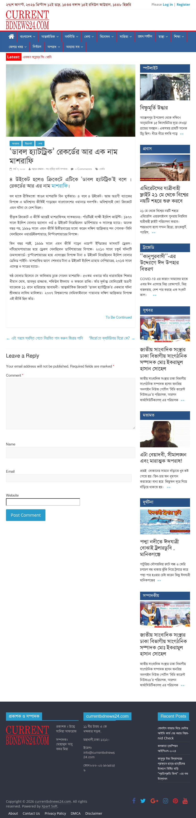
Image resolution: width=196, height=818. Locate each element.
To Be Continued (119, 317)
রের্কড (102, 169)
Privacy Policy (55, 813)
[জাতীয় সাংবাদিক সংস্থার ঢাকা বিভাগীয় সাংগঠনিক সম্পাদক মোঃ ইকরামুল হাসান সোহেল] (165, 318)
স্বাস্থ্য (161, 37)
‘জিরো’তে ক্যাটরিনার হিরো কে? (112, 338)
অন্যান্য (15, 143)
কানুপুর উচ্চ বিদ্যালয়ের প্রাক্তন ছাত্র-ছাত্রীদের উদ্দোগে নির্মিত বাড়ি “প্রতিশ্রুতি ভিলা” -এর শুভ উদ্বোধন (173, 768)
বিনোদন (105, 37)
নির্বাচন (37, 47)
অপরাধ (52, 47)
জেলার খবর (16, 47)
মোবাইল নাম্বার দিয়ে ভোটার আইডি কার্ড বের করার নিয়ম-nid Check (173, 733)
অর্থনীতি (70, 37)
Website (12, 495)
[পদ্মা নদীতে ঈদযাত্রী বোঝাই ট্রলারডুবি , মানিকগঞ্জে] (165, 510)
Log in (168, 4)
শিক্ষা (177, 37)
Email (10, 471)
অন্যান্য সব (72, 47)
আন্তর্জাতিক (48, 37)
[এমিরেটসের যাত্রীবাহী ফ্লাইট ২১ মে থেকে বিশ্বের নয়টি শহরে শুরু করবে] (165, 157)
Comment (14, 375)
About (13, 813)
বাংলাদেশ (26, 37)
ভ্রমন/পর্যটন (145, 36)
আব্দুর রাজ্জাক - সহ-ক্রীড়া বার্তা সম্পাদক (49, 169)
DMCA (76, 813)
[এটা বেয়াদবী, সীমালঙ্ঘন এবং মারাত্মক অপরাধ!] (165, 423)
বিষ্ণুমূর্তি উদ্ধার (32, 57)
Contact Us (31, 813)
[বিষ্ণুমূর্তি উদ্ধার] (165, 76)
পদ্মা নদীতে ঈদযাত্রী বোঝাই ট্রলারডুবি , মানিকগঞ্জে (159, 548)
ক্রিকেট (28, 143)
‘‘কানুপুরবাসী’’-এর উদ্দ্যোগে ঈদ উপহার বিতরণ (159, 262)
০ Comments (83, 169)
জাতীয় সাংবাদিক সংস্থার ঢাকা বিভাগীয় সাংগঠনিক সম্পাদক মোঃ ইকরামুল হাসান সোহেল (163, 359)
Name (10, 444)
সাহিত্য (124, 37)
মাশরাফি (60, 186)
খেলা (87, 37)
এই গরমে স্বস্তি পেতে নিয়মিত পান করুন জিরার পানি (44, 338)
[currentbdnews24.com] (11, 37)
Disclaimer (93, 813)
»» (182, 134)
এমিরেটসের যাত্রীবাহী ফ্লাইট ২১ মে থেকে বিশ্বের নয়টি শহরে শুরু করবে (164, 194)
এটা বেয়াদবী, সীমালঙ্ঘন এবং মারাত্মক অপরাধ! (163, 457)
